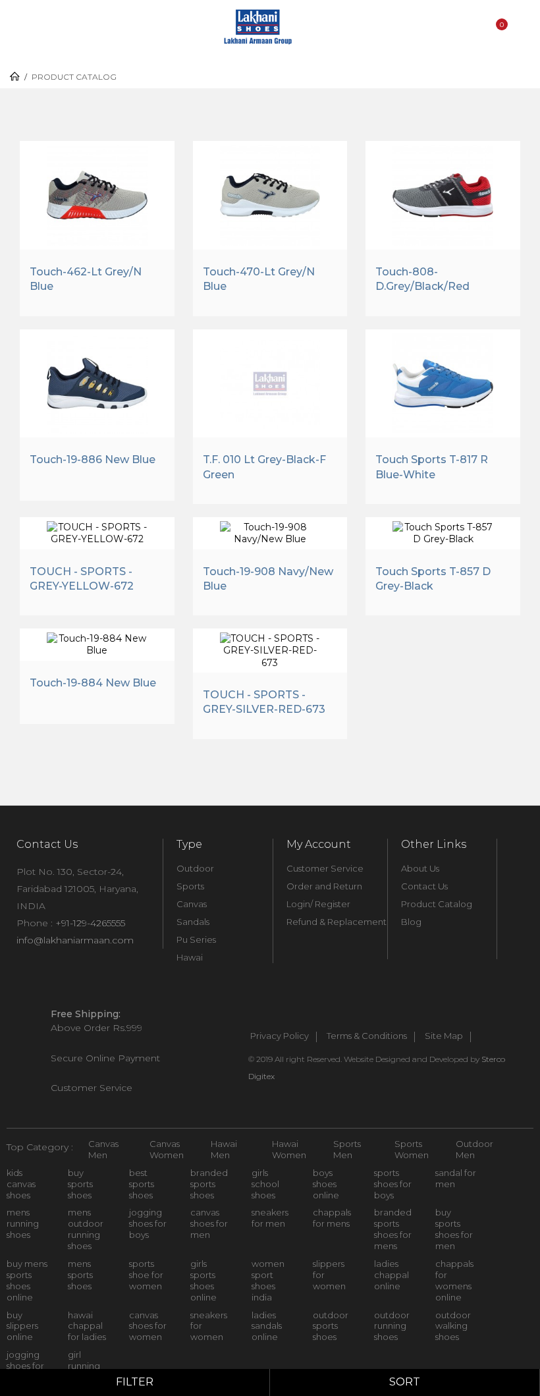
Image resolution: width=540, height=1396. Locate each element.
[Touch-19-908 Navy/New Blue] (270, 531)
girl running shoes (84, 1365)
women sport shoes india (268, 1280)
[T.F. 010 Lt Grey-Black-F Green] (270, 382)
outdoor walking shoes (453, 1326)
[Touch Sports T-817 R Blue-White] (442, 382)
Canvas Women (166, 1149)
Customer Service (325, 868)
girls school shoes (265, 1183)
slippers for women (329, 1274)
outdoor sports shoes (330, 1326)
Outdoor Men (474, 1149)
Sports (190, 886)
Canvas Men (103, 1149)
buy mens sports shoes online (27, 1280)
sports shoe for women (146, 1274)
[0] (500, 41)
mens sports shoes (80, 1274)
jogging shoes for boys (148, 1223)
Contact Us (424, 886)
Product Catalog (436, 904)
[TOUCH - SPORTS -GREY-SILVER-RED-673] (270, 648)
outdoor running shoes (392, 1326)
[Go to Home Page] (15, 76)
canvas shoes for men (209, 1223)
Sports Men (347, 1149)
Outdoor (195, 868)
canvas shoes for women (148, 1326)
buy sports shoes (80, 1183)
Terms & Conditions (367, 1036)
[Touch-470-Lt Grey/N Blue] (270, 193)
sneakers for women (208, 1326)
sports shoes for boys (393, 1183)
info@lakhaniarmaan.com (75, 940)
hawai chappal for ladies (87, 1326)
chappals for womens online (454, 1280)
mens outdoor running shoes (85, 1229)
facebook (251, 1014)
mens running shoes (23, 1223)
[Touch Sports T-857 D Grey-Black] (442, 531)
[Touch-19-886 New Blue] (97, 382)
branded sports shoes (209, 1183)
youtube (309, 1014)
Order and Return (324, 886)
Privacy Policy (279, 1036)
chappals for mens (332, 1218)
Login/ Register (318, 904)
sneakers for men (270, 1218)
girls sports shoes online (203, 1280)
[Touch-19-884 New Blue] (97, 642)
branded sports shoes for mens (393, 1229)
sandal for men (455, 1178)
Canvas (191, 904)
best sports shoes (141, 1183)
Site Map (444, 1036)
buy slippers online (22, 1326)
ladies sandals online (267, 1326)
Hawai (189, 957)
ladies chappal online (391, 1274)
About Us (420, 868)
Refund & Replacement (336, 921)
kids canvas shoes (21, 1183)
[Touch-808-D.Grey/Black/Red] (442, 193)
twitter (280, 1014)
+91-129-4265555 (90, 923)
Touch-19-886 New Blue (92, 459)
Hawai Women (289, 1149)
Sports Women (411, 1149)
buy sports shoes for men (454, 1229)
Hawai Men (224, 1149)
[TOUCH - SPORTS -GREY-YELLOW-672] (97, 531)
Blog (411, 921)
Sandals (192, 921)
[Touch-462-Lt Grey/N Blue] (97, 193)
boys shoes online (326, 1183)
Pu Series (196, 939)
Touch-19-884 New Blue (93, 683)
